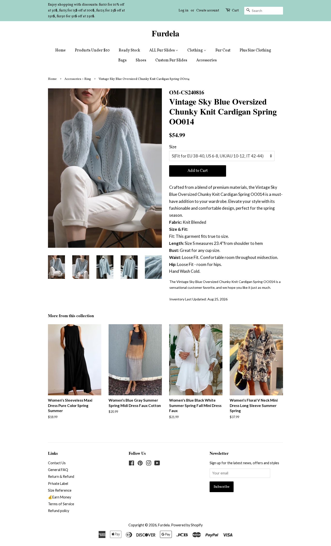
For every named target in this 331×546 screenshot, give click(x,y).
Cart (235, 10)
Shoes (141, 60)
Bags (122, 60)
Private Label (58, 483)
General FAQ (58, 470)
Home (60, 50)
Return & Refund (61, 476)
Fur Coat (222, 50)
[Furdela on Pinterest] (140, 464)
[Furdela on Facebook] (131, 464)
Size (172, 146)
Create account (207, 10)
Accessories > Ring (77, 79)
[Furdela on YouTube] (157, 464)
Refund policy (58, 511)
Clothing (195, 50)
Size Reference (59, 490)
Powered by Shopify (187, 525)
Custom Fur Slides (171, 60)
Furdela (165, 33)
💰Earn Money (59, 497)
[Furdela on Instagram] (148, 464)
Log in (184, 10)
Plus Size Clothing (255, 50)
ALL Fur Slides (162, 50)
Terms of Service (61, 504)
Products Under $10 (92, 50)
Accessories (206, 60)
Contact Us (57, 463)
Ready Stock (129, 50)
